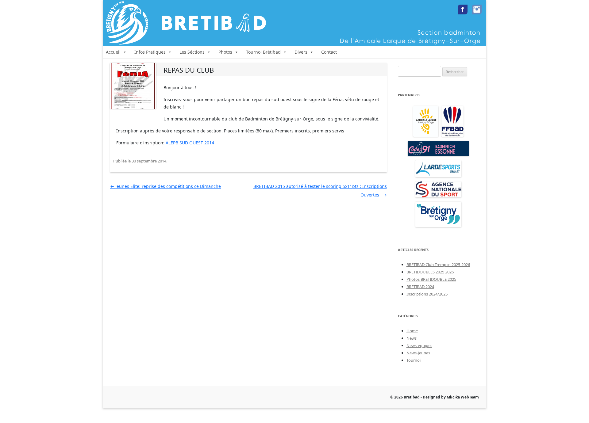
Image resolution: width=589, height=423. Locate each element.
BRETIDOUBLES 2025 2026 (430, 272)
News (411, 338)
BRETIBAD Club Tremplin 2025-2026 (438, 264)
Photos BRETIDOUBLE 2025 (431, 279)
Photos (225, 52)
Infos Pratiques (150, 52)
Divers (300, 52)
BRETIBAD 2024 (420, 286)
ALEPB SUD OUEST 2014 (190, 143)
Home (412, 330)
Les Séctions (192, 52)
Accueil (113, 52)
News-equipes (419, 345)
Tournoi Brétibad (263, 52)
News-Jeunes (418, 353)
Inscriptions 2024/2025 (427, 294)
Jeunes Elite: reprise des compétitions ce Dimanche (165, 186)
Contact (329, 52)
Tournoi (413, 360)
